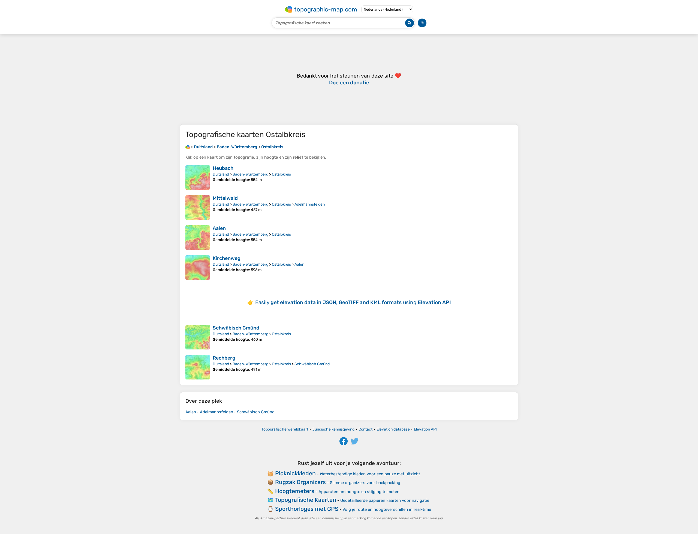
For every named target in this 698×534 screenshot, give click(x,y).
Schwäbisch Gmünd (236, 328)
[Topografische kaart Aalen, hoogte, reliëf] (197, 237)
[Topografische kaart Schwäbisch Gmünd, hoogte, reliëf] (197, 337)
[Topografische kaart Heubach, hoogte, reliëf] (197, 177)
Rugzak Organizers (300, 482)
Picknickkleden (295, 473)
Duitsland (221, 174)
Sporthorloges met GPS (306, 508)
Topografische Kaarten (305, 499)
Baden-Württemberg (250, 174)
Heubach (223, 168)
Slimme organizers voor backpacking (365, 482)
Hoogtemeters (294, 491)
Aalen (219, 228)
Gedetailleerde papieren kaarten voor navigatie (384, 500)
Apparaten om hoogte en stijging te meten (358, 491)
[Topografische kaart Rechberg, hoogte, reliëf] (197, 367)
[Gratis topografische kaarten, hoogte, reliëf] (187, 146)
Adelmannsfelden (309, 204)
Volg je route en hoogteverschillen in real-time (386, 509)
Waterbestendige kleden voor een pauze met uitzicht (370, 473)
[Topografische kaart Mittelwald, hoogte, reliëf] (197, 207)
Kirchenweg (226, 258)
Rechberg (224, 358)
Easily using (353, 302)
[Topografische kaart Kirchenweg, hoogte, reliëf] (197, 267)
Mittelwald (225, 198)
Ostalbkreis (281, 174)
